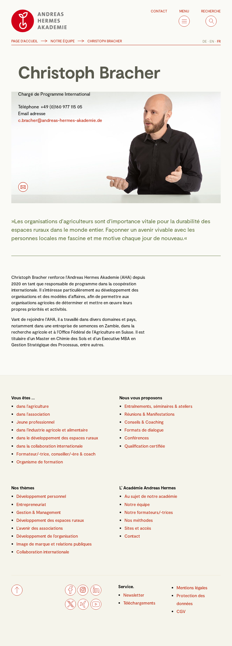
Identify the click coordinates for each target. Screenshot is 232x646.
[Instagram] (83, 594)
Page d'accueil (24, 41)
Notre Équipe (63, 41)
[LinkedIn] (96, 594)
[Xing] (83, 608)
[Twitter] (70, 608)
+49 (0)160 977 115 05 (61, 106)
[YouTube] (96, 608)
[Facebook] (70, 594)
